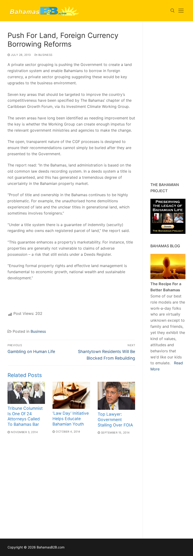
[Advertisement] (171, 101)
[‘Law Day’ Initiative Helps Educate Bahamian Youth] (71, 395)
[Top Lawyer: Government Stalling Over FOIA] (116, 396)
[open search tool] (172, 10)
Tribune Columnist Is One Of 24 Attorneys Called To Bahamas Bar (25, 416)
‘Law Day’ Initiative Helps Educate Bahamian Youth (70, 418)
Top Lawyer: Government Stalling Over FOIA (115, 419)
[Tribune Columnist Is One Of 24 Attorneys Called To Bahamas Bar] (26, 393)
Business (44, 55)
